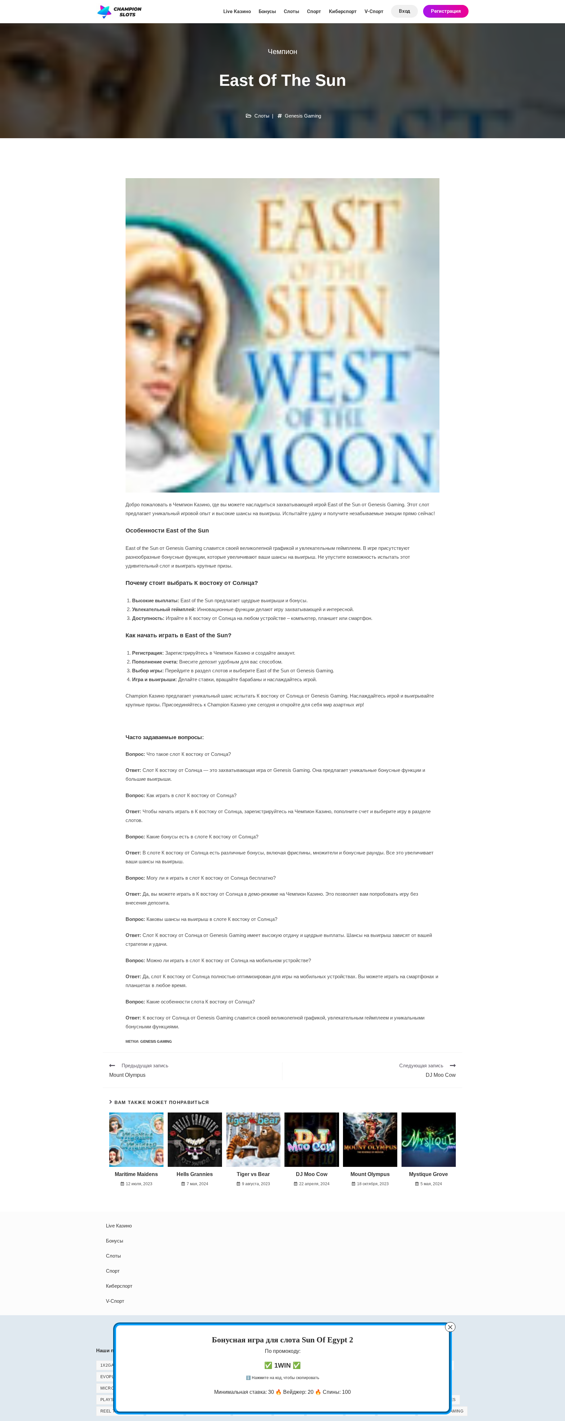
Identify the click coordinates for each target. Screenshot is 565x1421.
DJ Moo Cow (311, 1174)
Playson (110, 1399)
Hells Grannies (195, 1174)
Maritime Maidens (136, 1174)
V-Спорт (374, 11)
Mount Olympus (370, 1174)
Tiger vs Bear (253, 1174)
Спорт (314, 11)
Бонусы (267, 11)
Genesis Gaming (303, 116)
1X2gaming (112, 1365)
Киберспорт (343, 11)
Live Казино (237, 11)
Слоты (291, 11)
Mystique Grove (428, 1174)
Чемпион (282, 51)
